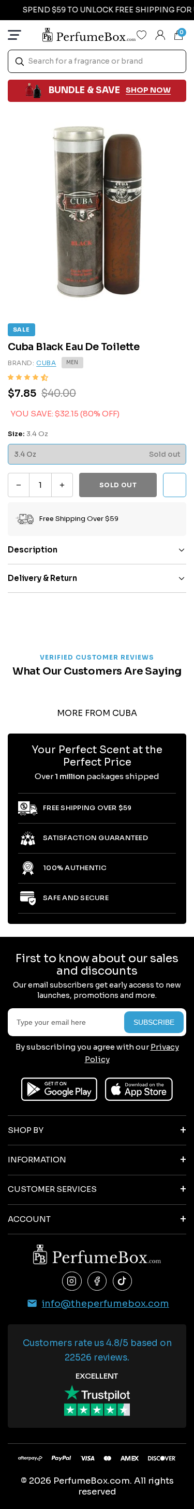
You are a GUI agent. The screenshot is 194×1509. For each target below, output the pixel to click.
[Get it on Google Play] (59, 1089)
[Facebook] (97, 1281)
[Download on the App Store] (139, 1089)
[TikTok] (122, 1281)
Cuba (46, 363)
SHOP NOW (148, 90)
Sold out (118, 485)
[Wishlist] (142, 34)
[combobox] (97, 61)
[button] (28, 377)
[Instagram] (72, 1281)
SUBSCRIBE (153, 1022)
